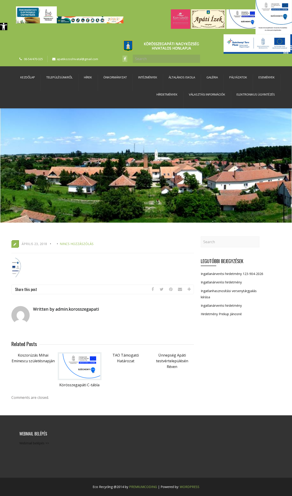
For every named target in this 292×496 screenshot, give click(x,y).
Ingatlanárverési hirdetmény (221, 282)
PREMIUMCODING (143, 487)
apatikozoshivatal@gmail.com (77, 59)
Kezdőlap (27, 77)
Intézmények (147, 77)
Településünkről (59, 77)
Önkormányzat (115, 77)
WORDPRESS (189, 487)
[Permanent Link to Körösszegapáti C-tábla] (80, 378)
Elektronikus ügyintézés (256, 94)
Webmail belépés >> (34, 443)
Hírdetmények (166, 94)
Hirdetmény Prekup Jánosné (221, 314)
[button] (3, 26)
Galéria (212, 77)
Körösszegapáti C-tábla (79, 384)
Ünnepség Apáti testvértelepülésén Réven (172, 361)
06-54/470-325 (33, 59)
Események (266, 77)
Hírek (88, 77)
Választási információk (207, 94)
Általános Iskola (182, 77)
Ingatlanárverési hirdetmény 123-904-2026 (232, 274)
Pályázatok (238, 77)
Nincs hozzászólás (77, 244)
